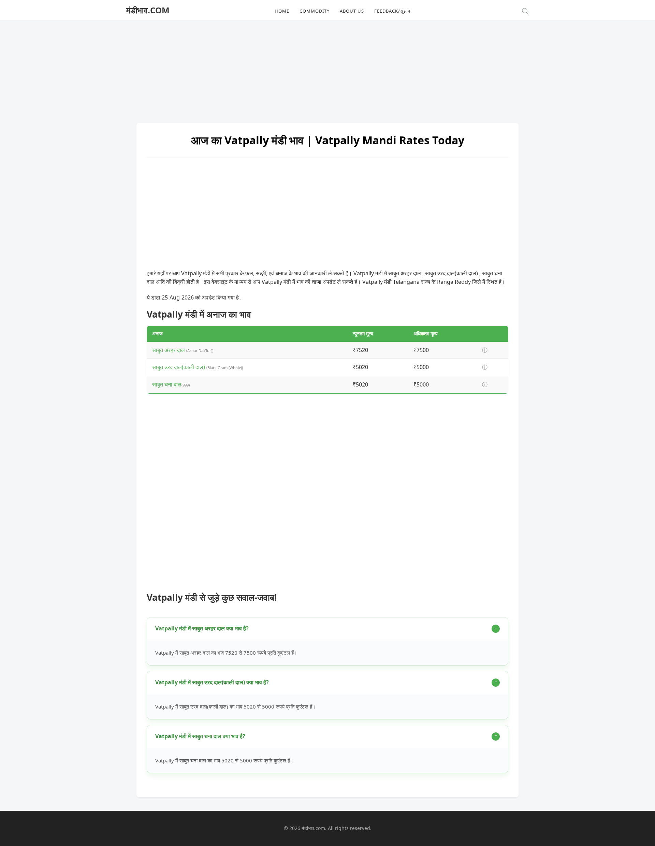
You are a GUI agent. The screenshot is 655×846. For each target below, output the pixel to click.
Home (282, 11)
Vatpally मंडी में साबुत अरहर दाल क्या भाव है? (202, 628)
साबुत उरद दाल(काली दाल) (179, 367)
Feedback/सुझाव (392, 11)
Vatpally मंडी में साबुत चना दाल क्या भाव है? (200, 736)
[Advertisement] (327, 68)
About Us (352, 11)
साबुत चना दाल (166, 384)
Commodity (315, 11)
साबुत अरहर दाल (169, 350)
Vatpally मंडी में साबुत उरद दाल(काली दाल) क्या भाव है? (212, 682)
